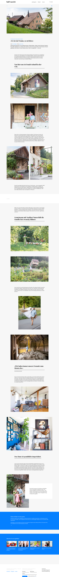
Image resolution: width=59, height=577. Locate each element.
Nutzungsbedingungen (46, 569)
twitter (16, 571)
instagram (13, 571)
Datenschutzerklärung (46, 571)
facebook (8, 571)
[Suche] (50, 2)
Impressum (44, 568)
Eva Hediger (14, 44)
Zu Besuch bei (13, 39)
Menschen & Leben (19, 39)
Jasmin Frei (21, 44)
